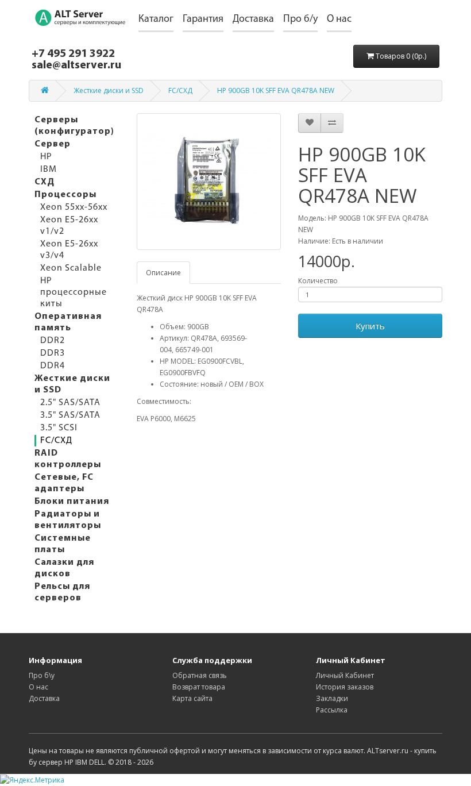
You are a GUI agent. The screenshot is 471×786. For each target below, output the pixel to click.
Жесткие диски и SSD (109, 90)
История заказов (344, 687)
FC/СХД (180, 90)
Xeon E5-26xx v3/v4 (69, 250)
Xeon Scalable (71, 268)
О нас (339, 19)
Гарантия (203, 19)
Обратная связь (199, 675)
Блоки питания (71, 501)
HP (46, 156)
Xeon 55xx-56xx (73, 207)
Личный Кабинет (345, 675)
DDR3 (52, 353)
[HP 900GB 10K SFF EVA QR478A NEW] (209, 181)
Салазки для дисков (64, 568)
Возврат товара (198, 687)
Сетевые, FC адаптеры (64, 483)
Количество (318, 281)
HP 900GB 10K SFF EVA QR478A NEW (275, 90)
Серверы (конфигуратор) (74, 125)
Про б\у (42, 675)
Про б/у (300, 19)
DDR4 (52, 366)
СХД (44, 182)
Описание (163, 273)
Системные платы (62, 544)
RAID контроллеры (67, 459)
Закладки (332, 698)
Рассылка (332, 710)
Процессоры (65, 194)
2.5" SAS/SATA (70, 402)
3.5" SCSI (59, 428)
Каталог (155, 19)
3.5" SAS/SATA (70, 415)
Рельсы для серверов (62, 592)
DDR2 (52, 340)
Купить (370, 326)
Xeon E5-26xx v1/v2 (69, 225)
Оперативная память (68, 322)
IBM (48, 169)
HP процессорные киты (73, 292)
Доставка (253, 19)
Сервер (52, 144)
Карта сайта (192, 698)
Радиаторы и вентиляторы (67, 520)
